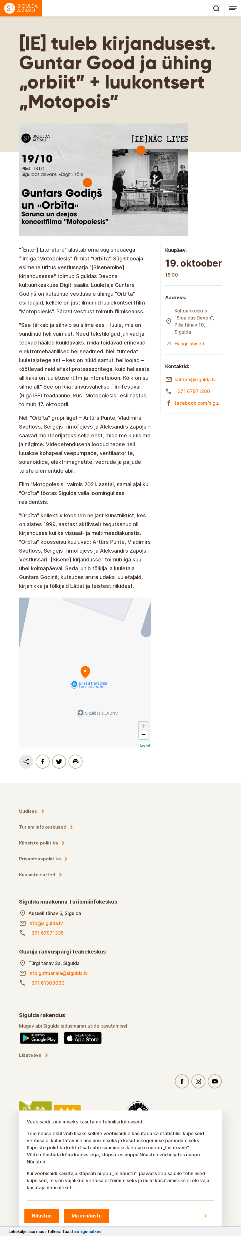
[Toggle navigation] (232, 8)
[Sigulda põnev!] (112, 8)
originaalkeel (90, 1231)
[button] (143, 726)
